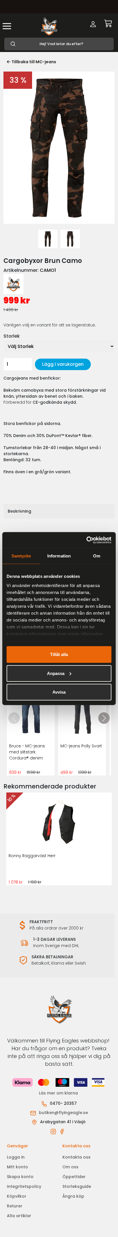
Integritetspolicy (24, 1186)
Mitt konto (17, 1167)
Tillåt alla (59, 654)
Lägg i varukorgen (63, 364)
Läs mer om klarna (59, 1093)
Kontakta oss (76, 1157)
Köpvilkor (16, 1196)
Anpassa (55, 673)
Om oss (70, 1167)
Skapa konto (20, 1177)
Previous (9, 107)
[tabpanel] (48, 239)
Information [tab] (59, 555)
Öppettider (74, 1177)
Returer (14, 1206)
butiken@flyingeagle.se (63, 1112)
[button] (104, 718)
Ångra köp (73, 1196)
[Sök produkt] (59, 44)
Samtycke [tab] (21, 555)
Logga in (16, 1157)
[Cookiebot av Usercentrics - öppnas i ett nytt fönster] (86, 540)
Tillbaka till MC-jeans (33, 62)
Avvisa (59, 692)
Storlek (11, 336)
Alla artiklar (19, 1216)
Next (108, 107)
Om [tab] (96, 555)
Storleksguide (76, 1186)
